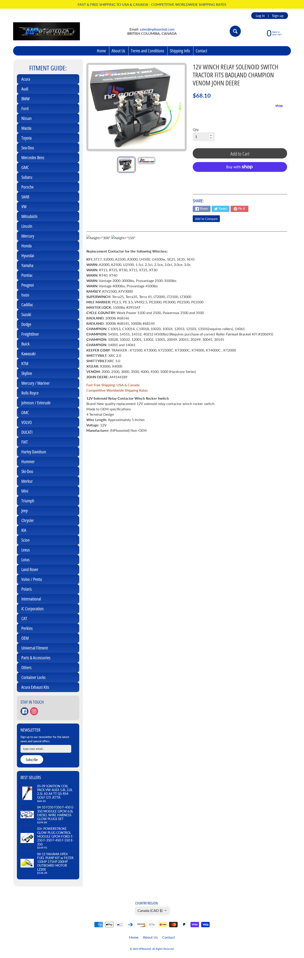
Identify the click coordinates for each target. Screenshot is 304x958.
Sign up (278, 15)
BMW (25, 99)
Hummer (28, 461)
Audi (24, 89)
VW (23, 207)
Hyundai (27, 256)
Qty (196, 129)
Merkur (27, 481)
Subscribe (32, 759)
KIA (23, 530)
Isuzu (25, 295)
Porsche (27, 187)
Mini (24, 491)
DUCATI (26, 432)
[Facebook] (24, 711)
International (31, 599)
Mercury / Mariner (35, 383)
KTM (24, 363)
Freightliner (30, 334)
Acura (25, 79)
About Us (118, 51)
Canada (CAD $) (150, 910)
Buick (25, 344)
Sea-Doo (27, 148)
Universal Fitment (34, 648)
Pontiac (27, 275)
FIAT (24, 442)
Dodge (26, 324)
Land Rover (29, 569)
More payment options (240, 178)
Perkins (27, 628)
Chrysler (27, 520)
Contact (201, 51)
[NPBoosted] (46, 31)
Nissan (26, 118)
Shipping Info (180, 51)
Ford (24, 108)
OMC (25, 412)
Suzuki (26, 314)
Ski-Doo (27, 471)
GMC (25, 167)
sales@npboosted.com (157, 29)
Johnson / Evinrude (36, 403)
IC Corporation (32, 609)
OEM (25, 638)
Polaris (26, 589)
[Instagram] (34, 711)
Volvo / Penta (31, 579)
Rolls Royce (30, 393)
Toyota (26, 138)
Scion (25, 540)
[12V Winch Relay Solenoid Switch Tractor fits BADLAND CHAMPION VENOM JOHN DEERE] (126, 165)
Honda (26, 246)
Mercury (27, 236)
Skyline (26, 373)
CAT (24, 618)
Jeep (24, 511)
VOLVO (26, 422)
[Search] (235, 31)
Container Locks (33, 677)
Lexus (25, 550)
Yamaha (27, 265)
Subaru (26, 177)
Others (26, 667)
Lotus (25, 560)
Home (101, 51)
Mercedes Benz (32, 157)
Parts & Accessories (36, 658)
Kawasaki (28, 354)
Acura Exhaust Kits (35, 687)
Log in (260, 15)
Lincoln (26, 226)
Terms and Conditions (147, 51)
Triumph (27, 501)
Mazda (26, 128)
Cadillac (27, 305)
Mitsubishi (29, 216)
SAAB (25, 197)
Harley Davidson (33, 452)
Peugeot (27, 285)
